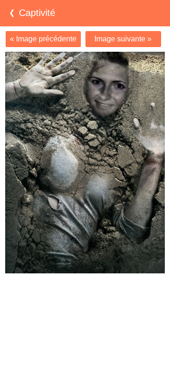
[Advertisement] (85, 291)
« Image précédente (43, 39)
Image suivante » (123, 39)
